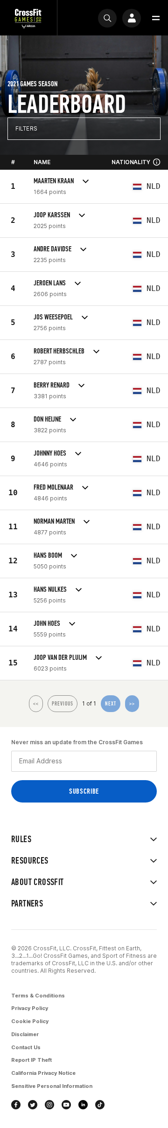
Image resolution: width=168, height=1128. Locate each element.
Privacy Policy (29, 1008)
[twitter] (32, 1104)
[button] (156, 18)
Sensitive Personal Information (51, 1086)
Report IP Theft (31, 1060)
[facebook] (16, 1104)
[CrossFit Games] (28, 17)
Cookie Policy (30, 1021)
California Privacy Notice (43, 1073)
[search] (107, 18)
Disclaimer (25, 1034)
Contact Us (26, 1047)
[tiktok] (100, 1104)
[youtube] (66, 1104)
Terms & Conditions (38, 995)
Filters (26, 128)
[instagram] (49, 1104)
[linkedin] (83, 1104)
